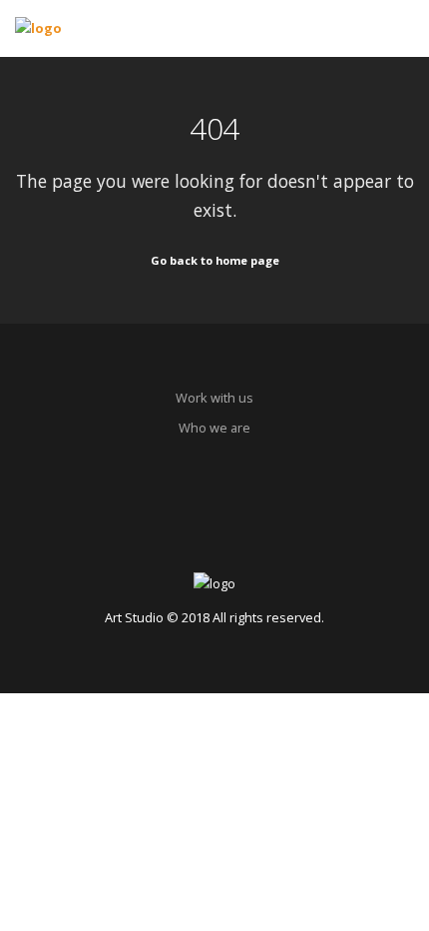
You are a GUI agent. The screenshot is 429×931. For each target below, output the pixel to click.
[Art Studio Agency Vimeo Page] (283, 522)
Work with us (214, 398)
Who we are (214, 428)
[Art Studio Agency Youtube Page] (248, 522)
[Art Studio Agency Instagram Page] (180, 522)
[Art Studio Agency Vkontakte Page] (215, 522)
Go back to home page (215, 260)
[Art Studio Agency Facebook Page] (145, 522)
